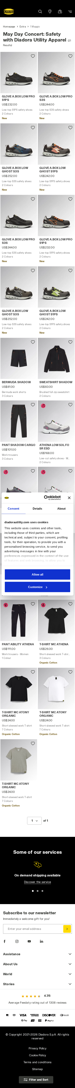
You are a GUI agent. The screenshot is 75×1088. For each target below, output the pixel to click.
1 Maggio (35, 26)
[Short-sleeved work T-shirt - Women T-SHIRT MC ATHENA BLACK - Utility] (56, 620)
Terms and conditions (37, 1062)
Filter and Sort (38, 1079)
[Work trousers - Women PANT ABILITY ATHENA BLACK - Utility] (18, 620)
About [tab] (61, 508)
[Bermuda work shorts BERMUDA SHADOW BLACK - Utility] (18, 358)
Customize (35, 587)
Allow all (37, 574)
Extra (23, 26)
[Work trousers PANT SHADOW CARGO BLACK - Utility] (18, 421)
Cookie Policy (37, 1055)
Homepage (9, 26)
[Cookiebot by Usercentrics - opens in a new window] (45, 497)
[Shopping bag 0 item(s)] (60, 12)
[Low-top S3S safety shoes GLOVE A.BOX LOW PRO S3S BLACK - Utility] (18, 215)
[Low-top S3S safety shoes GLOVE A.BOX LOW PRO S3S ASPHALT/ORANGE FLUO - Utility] (56, 72)
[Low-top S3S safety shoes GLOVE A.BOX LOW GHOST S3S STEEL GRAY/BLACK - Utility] (18, 287)
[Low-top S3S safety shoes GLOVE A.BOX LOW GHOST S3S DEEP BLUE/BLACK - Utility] (18, 144)
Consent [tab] (13, 508)
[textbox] (32, 820)
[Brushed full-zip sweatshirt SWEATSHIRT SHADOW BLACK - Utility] (56, 358)
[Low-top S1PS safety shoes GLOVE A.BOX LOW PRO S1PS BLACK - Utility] (18, 72)
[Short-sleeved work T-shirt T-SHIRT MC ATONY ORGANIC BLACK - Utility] (18, 688)
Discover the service (37, 882)
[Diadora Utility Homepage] (9, 11)
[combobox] (34, 821)
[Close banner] (69, 497)
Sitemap (37, 1069)
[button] (40, 11)
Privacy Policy (37, 1048)
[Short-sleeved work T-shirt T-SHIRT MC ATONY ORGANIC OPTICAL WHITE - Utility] (56, 688)
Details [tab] (37, 508)
